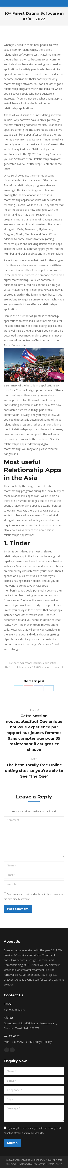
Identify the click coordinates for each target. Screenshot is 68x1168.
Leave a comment (53, 667)
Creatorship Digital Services (47, 1164)
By (14, 667)
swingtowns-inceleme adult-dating (38, 663)
